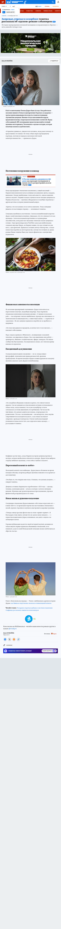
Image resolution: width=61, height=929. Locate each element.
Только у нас (29, 10)
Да (3, 12)
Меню (3, 2)
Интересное (9, 645)
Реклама (47, 6)
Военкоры (38, 10)
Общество (4, 15)
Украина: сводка (48, 10)
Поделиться (54, 60)
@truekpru (13, 628)
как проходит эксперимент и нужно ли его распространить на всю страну (36, 182)
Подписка (56, 6)
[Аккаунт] (58, 2)
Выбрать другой (10, 12)
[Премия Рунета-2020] (24, 2)
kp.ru (54, 634)
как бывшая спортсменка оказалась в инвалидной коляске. (31, 603)
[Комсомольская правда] (15, 2)
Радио (39, 6)
